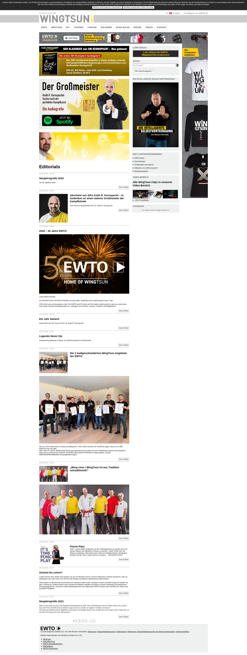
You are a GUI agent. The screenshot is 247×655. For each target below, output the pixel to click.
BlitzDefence (48, 646)
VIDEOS (149, 27)
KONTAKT (162, 27)
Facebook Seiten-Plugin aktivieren (156, 210)
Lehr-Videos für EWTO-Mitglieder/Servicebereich (155, 53)
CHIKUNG (92, 27)
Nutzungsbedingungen (106, 632)
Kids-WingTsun (49, 642)
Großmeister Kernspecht (144, 165)
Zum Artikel (123, 187)
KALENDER (106, 27)
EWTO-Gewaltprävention (52, 644)
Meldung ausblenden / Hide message (138, 7)
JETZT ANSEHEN (142, 200)
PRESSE (137, 27)
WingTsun (47, 639)
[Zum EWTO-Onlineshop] (123, 38)
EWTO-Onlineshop (50, 649)
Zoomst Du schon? (50, 572)
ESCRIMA (78, 27)
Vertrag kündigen (182, 632)
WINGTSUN (56, 27)
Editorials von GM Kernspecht (146, 168)
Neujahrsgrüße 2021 (51, 601)
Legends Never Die (50, 336)
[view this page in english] (174, 13)
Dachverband (140, 161)
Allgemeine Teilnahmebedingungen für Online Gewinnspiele (151, 632)
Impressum (92, 632)
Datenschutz (122, 632)
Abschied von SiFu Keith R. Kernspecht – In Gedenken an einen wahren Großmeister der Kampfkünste (97, 198)
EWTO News (139, 158)
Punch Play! (77, 546)
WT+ (68, 27)
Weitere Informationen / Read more (107, 7)
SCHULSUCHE (123, 27)
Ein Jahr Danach (49, 319)
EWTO (44, 27)
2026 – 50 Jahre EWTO (53, 231)
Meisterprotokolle (141, 171)
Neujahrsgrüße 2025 (51, 178)
